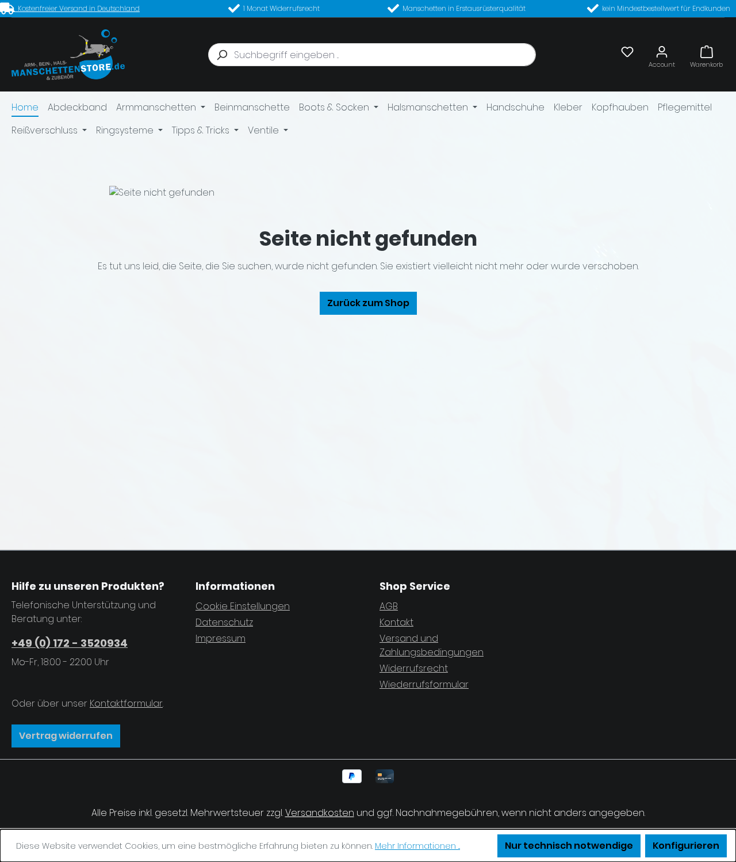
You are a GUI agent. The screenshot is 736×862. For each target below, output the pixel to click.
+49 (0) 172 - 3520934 (70, 643)
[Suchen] (221, 54)
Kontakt (396, 622)
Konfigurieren (686, 845)
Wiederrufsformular (424, 684)
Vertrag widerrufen (66, 735)
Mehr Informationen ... (417, 846)
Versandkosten (319, 812)
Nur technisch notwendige (569, 845)
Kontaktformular (126, 703)
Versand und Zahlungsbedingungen (431, 645)
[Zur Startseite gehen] (68, 54)
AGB (388, 606)
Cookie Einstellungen (242, 606)
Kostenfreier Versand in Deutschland (77, 8)
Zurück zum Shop (368, 303)
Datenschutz (224, 622)
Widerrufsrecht (413, 668)
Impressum (220, 638)
